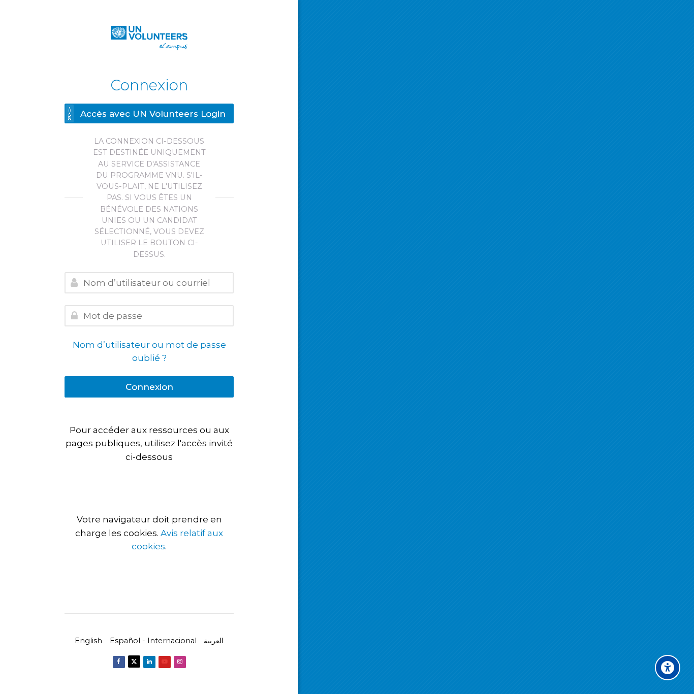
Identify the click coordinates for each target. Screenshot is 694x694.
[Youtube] (165, 662)
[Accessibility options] (667, 667)
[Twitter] (134, 661)
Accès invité (149, 477)
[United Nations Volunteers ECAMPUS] (149, 38)
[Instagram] (180, 662)
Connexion (149, 387)
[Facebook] (119, 662)
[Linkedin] (149, 662)
